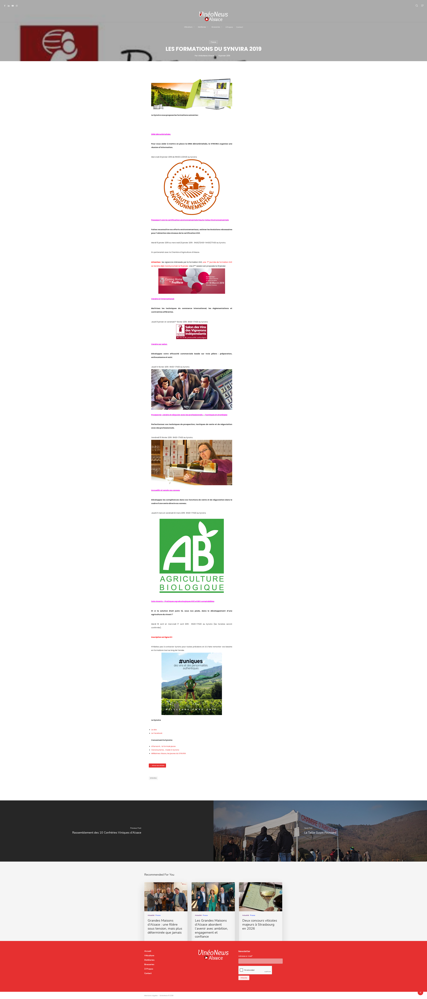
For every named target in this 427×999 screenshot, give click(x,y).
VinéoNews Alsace (206, 55)
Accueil (147, 951)
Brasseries (149, 964)
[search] (416, 5)
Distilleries (149, 960)
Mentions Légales (151, 995)
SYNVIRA (153, 778)
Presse (213, 42)
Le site (154, 729)
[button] (422, 5)
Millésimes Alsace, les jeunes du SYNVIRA (168, 753)
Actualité (151, 915)
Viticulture (149, 955)
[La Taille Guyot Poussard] (320, 831)
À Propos (148, 969)
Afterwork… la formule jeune (163, 746)
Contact (148, 973)
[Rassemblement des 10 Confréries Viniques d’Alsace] (107, 831)
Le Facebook (156, 733)
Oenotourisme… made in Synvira (165, 750)
